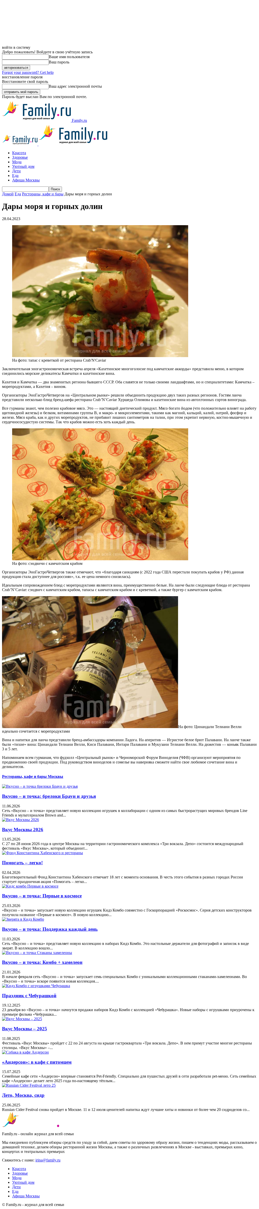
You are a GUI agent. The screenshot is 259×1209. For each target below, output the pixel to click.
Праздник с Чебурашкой (29, 995)
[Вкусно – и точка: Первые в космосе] (30, 886)
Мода (16, 162)
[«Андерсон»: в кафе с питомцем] (25, 1052)
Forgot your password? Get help (28, 72)
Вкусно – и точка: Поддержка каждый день (50, 929)
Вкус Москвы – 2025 (24, 1028)
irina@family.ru (47, 1160)
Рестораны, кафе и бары (42, 194)
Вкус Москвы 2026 (22, 829)
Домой (8, 194)
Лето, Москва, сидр (23, 1095)
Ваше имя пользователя (69, 57)
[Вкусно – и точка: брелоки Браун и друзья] (40, 786)
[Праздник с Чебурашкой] (36, 986)
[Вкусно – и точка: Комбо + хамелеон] (37, 952)
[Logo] (20, 144)
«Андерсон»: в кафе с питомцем (37, 1062)
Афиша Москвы (26, 180)
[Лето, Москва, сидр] (29, 1085)
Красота (19, 153)
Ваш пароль (59, 62)
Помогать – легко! (22, 862)
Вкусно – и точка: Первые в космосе (42, 895)
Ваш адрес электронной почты (75, 86)
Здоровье (20, 157)
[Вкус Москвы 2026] (20, 820)
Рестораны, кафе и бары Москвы (32, 776)
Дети (16, 171)
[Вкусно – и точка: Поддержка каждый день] (23, 919)
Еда (15, 175)
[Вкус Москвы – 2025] (22, 1019)
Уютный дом (23, 166)
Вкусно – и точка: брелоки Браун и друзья (49, 796)
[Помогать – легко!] (42, 853)
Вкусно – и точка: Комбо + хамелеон (42, 962)
